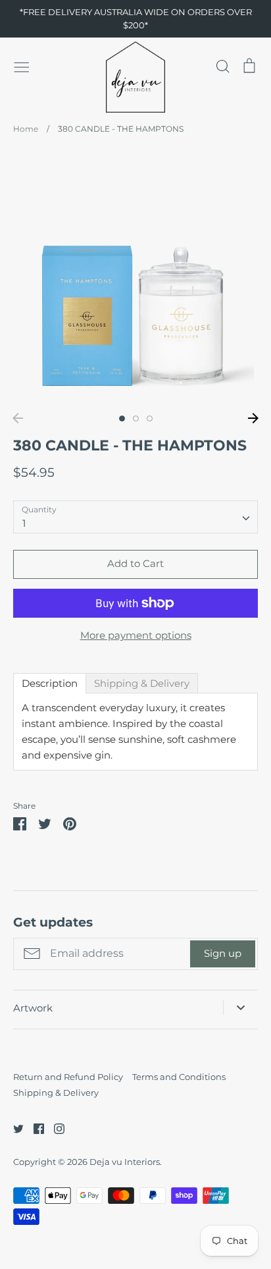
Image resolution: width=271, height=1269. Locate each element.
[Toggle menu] (21, 65)
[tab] (49, 683)
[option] (135, 277)
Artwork (33, 1008)
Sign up (222, 953)
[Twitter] (13, 1127)
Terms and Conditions (179, 1076)
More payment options (135, 635)
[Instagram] (54, 1127)
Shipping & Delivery (56, 1092)
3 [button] (150, 418)
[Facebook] (34, 1127)
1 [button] (122, 418)
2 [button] (136, 418)
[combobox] (135, 516)
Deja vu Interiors (124, 1161)
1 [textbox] (24, 523)
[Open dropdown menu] (240, 1007)
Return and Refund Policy (68, 1076)
